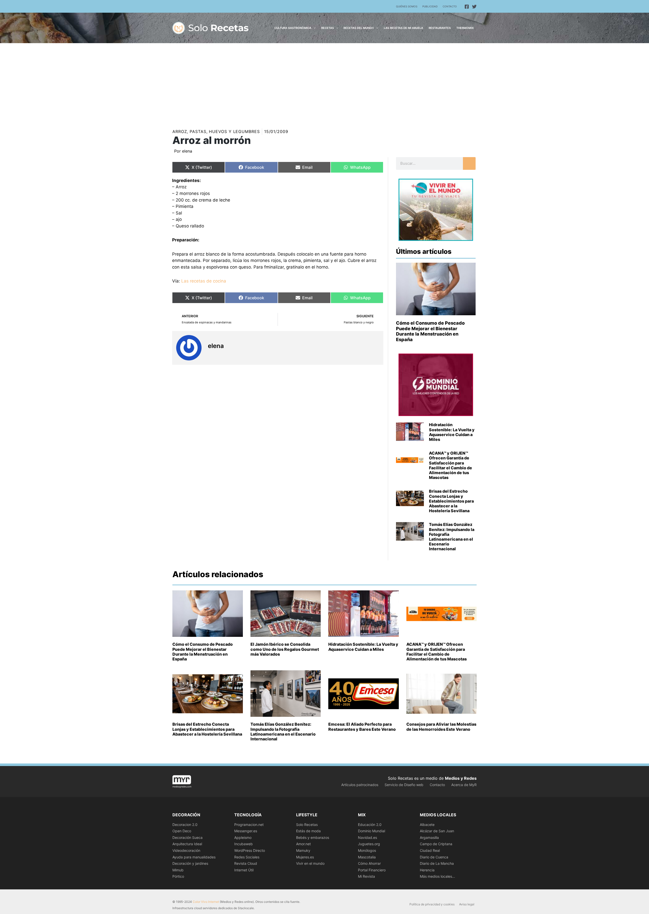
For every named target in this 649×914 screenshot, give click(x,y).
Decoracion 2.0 (184, 824)
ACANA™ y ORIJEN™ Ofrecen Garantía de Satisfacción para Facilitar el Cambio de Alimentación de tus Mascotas (450, 465)
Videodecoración (186, 850)
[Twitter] (474, 6)
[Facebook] (466, 6)
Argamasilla (429, 837)
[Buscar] (469, 163)
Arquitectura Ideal (187, 844)
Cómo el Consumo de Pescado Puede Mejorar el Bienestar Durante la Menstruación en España (430, 331)
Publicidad (430, 6)
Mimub (178, 870)
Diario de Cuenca (434, 857)
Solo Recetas (307, 824)
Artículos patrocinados (359, 785)
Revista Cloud (245, 863)
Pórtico (178, 876)
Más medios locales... (437, 876)
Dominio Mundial (371, 831)
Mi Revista (366, 876)
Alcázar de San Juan (437, 831)
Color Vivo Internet (206, 902)
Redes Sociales (246, 857)
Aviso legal (466, 904)
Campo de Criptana (436, 844)
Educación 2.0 (370, 824)
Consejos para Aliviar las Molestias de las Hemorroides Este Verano (441, 727)
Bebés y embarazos (312, 837)
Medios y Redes (461, 778)
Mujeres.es (305, 857)
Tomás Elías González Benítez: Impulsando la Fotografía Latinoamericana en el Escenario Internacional (451, 536)
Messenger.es (245, 831)
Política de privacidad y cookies (432, 904)
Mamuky (303, 850)
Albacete (427, 824)
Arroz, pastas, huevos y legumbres (216, 131)
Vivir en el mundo (310, 863)
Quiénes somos (406, 6)
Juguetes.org (369, 844)
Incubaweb (243, 844)
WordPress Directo (249, 850)
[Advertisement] (324, 81)
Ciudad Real (430, 850)
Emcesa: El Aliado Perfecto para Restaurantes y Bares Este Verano (362, 727)
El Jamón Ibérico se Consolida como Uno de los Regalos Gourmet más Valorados (284, 649)
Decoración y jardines (190, 863)
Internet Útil (244, 870)
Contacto (450, 6)
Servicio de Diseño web (404, 785)
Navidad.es (367, 837)
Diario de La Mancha (437, 863)
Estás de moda (308, 831)
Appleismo (242, 837)
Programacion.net (249, 824)
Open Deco (181, 831)
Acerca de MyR (464, 785)
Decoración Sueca (187, 837)
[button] (313, 28)
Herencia (427, 870)
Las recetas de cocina (203, 281)
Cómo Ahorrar (369, 863)
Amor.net (303, 844)
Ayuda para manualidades (193, 857)
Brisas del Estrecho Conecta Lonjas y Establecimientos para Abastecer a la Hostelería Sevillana (451, 501)
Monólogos (367, 850)
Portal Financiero (372, 870)
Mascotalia (367, 857)
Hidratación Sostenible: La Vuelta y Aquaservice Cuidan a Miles (452, 432)
